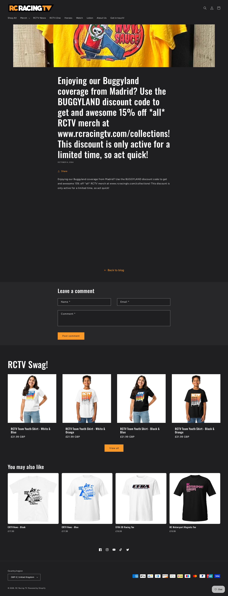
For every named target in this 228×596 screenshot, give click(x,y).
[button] (24, 18)
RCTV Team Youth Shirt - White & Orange (85, 430)
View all (114, 448)
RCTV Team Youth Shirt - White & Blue (31, 430)
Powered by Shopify (37, 588)
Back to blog (116, 270)
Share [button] (64, 171)
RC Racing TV (21, 588)
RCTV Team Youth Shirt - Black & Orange (195, 430)
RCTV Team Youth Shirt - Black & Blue (140, 430)
